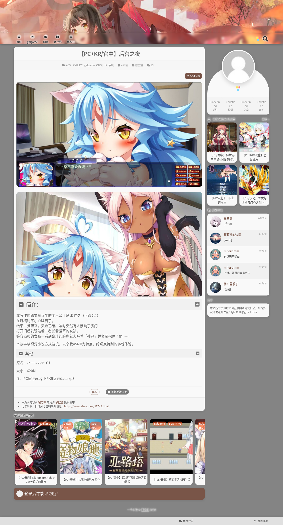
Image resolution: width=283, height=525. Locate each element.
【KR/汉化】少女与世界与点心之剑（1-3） (254, 200)
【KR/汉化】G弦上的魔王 (222, 200)
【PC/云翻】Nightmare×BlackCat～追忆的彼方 (36, 479)
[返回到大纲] (197, 304)
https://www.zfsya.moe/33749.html (86, 406)
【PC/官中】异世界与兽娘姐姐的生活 (222, 157)
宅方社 (42, 402)
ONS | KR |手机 (105, 65)
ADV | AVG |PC (74, 65)
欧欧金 (59, 402)
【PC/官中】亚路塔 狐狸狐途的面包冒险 (126, 479)
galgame (89, 65)
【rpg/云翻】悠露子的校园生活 (171, 479)
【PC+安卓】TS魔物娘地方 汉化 (81, 479)
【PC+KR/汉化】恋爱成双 (254, 157)
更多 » (265, 119)
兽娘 (94, 392)
